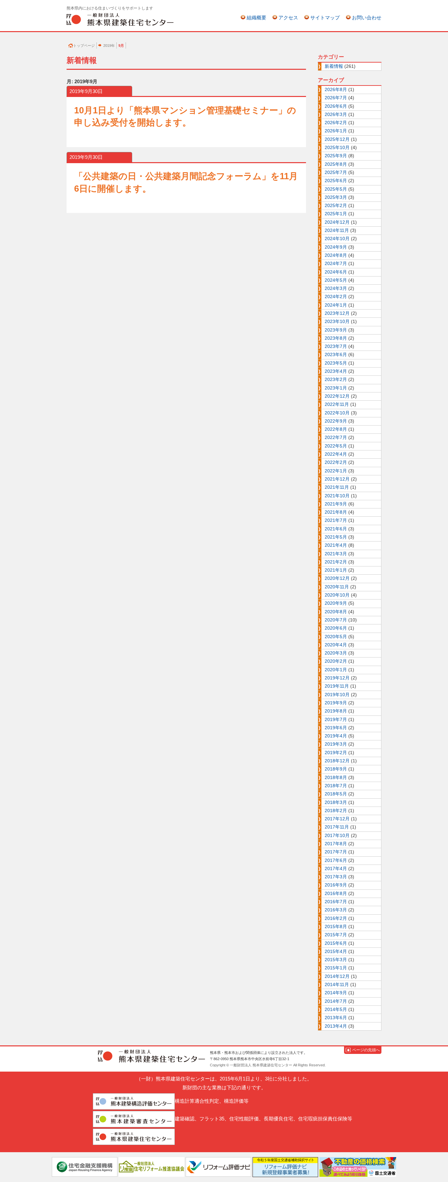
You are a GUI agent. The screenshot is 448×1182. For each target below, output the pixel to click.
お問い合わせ (366, 17)
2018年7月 (336, 785)
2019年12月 (337, 678)
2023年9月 (336, 330)
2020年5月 (336, 636)
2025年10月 (337, 147)
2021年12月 (337, 479)
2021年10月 (337, 495)
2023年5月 (336, 363)
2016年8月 (336, 893)
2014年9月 (336, 992)
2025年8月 (336, 164)
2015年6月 (336, 943)
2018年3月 (336, 802)
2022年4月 (336, 454)
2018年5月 (336, 793)
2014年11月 (337, 984)
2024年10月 (337, 238)
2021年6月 (336, 528)
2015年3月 (336, 959)
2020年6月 (336, 628)
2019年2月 (336, 752)
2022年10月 (337, 412)
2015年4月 (336, 951)
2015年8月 (336, 926)
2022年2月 (336, 462)
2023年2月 (336, 379)
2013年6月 (336, 1017)
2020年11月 (337, 586)
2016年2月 (336, 918)
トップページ (84, 46)
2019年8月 (336, 711)
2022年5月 (336, 446)
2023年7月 (336, 346)
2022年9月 (336, 421)
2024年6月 (336, 272)
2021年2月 (336, 562)
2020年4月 (336, 644)
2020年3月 (336, 653)
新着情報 (334, 66)
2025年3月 (336, 197)
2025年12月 (337, 139)
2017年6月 (336, 860)
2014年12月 (337, 976)
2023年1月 (336, 388)
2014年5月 (336, 1009)
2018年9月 (336, 769)
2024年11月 (337, 230)
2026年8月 (336, 89)
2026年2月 (336, 122)
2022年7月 (336, 437)
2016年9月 (336, 885)
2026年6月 (336, 106)
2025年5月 (336, 189)
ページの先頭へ (366, 1050)
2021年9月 (336, 504)
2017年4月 (336, 868)
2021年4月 (336, 545)
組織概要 (256, 17)
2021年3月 (336, 553)
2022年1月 (336, 470)
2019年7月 (336, 719)
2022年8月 (336, 429)
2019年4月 (336, 736)
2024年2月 (336, 296)
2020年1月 (336, 669)
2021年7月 (336, 520)
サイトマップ (325, 17)
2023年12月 (337, 313)
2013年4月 (336, 1026)
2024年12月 (337, 222)
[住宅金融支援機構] (84, 1166)
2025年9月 (336, 155)
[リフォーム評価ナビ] (218, 1166)
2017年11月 (337, 827)
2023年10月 (337, 321)
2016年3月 (336, 909)
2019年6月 (336, 727)
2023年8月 (336, 338)
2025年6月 (336, 180)
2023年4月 (336, 371)
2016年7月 (336, 901)
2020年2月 (336, 661)
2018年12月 (337, 760)
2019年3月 (336, 744)
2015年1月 (336, 967)
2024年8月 (336, 255)
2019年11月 (337, 686)
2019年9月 (336, 702)
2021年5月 (336, 537)
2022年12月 (337, 396)
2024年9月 (336, 247)
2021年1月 (336, 570)
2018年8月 (336, 777)
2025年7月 (336, 172)
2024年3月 (336, 288)
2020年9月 (336, 603)
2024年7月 (336, 263)
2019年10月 (337, 694)
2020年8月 (336, 611)
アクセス (288, 17)
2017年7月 (336, 851)
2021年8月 (336, 512)
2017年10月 (337, 835)
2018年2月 (336, 810)
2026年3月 (336, 114)
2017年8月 (336, 843)
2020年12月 (337, 578)
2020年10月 (337, 595)
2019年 (109, 46)
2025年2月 (336, 205)
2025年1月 (336, 213)
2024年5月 (336, 280)
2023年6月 (336, 354)
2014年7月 (336, 1001)
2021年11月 (337, 487)
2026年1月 (336, 130)
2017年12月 (337, 818)
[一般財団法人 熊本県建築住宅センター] (120, 19)
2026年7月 (336, 97)
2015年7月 (336, 934)
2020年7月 (336, 620)
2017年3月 (336, 876)
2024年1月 (336, 305)
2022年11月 (337, 404)
